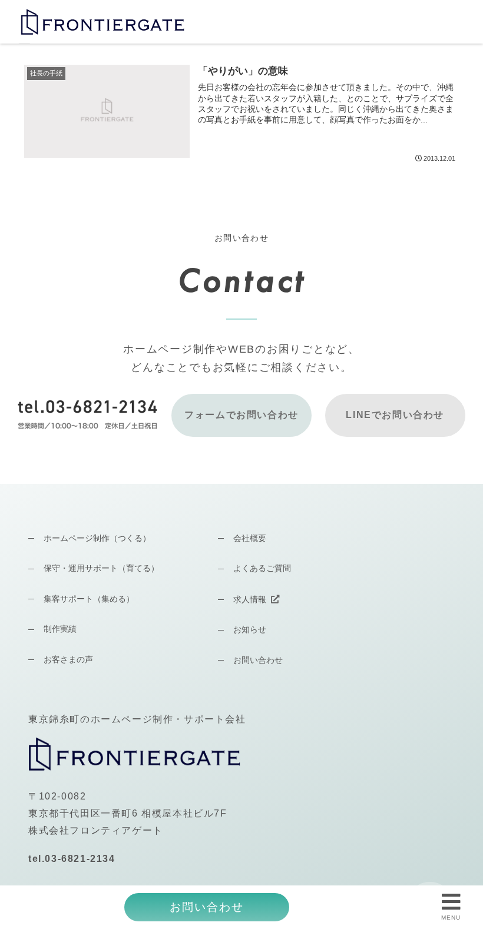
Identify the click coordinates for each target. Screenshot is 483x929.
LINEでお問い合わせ (395, 415)
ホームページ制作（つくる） (97, 538)
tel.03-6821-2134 (71, 859)
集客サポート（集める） (89, 598)
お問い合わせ (258, 660)
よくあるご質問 (262, 568)
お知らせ (249, 629)
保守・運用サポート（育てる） (101, 568)
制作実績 (60, 628)
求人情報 (249, 599)
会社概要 (249, 538)
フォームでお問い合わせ (241, 415)
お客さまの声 (68, 659)
